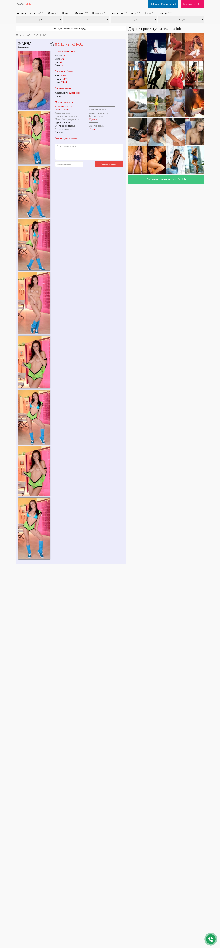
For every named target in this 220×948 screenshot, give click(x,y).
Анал (136, 12)
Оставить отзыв (109, 164)
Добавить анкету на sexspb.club (166, 179)
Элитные (81, 12)
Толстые (165, 12)
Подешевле (99, 12)
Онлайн (53, 12)
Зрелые (150, 12)
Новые (66, 12)
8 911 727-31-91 (69, 44)
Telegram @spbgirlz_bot (163, 4)
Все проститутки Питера (30, 12)
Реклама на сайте (192, 4)
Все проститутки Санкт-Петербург (70, 28)
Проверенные (119, 12)
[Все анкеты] (23, 4)
